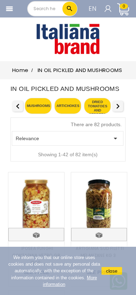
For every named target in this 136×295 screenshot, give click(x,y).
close (112, 271)
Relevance (68, 138)
